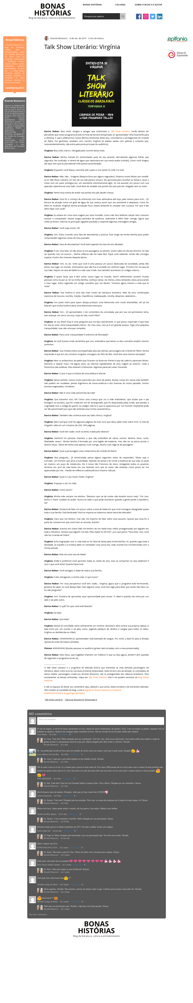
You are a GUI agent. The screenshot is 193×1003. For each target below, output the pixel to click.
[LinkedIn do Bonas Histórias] (159, 16)
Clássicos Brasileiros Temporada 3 (81, 699)
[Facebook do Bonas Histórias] (139, 16)
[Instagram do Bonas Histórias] (145, 16)
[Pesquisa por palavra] (122, 16)
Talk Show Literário (54, 699)
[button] (120, 4)
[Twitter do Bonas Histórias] (152, 16)
